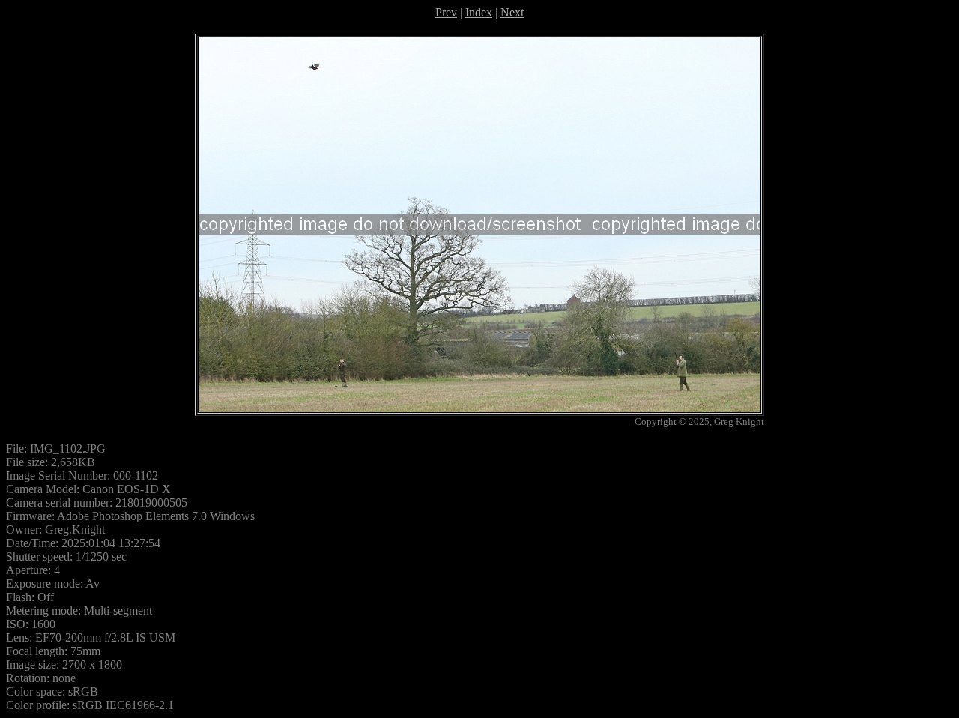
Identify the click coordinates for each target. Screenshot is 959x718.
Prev (446, 12)
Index (478, 12)
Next (512, 12)
